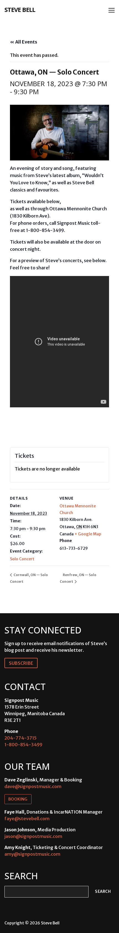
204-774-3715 (20, 738)
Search (103, 891)
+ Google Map (87, 533)
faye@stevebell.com (27, 818)
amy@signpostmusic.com (32, 854)
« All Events (23, 42)
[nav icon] (111, 10)
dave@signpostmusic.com (32, 786)
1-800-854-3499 (23, 744)
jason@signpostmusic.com (33, 836)
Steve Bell (19, 9)
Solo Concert (22, 558)
